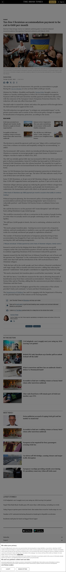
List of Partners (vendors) (7, 565)
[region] (33, 557)
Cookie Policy (20, 554)
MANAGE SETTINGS (22, 569)
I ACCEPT (8, 569)
